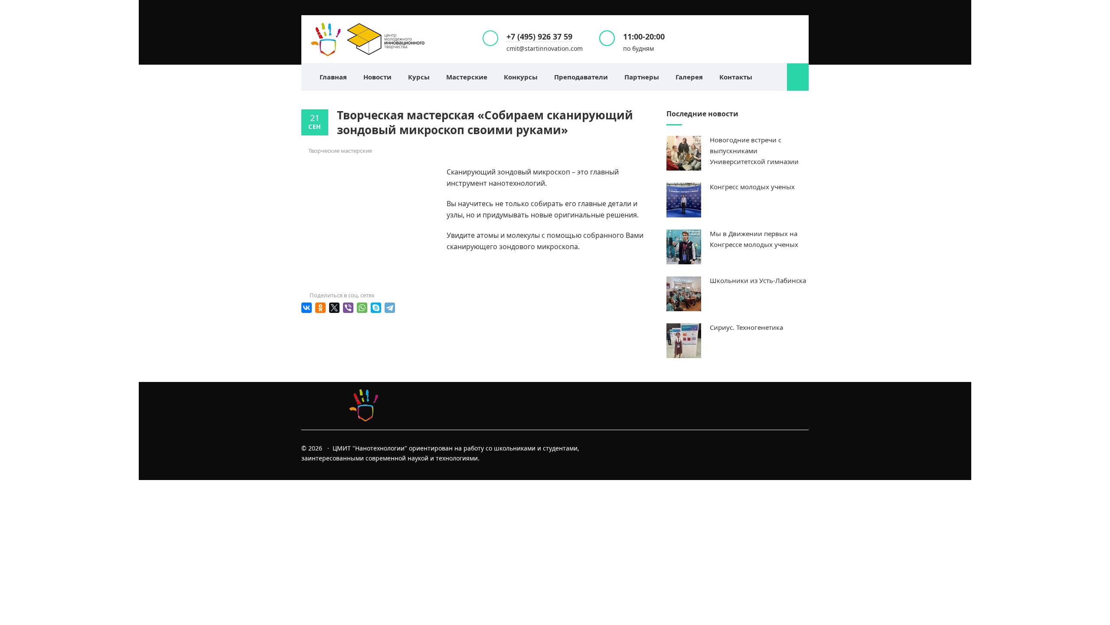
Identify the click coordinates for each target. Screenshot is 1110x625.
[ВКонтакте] (306, 308)
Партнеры (641, 76)
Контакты (735, 76)
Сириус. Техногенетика (746, 327)
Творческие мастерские (340, 151)
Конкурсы (521, 76)
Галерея (689, 76)
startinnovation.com (369, 39)
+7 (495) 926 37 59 (539, 36)
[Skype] (376, 308)
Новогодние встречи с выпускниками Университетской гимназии (754, 150)
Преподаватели (581, 76)
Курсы (419, 76)
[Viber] (348, 308)
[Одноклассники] (320, 308)
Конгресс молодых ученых (752, 186)
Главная (333, 76)
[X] (334, 308)
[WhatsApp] (362, 308)
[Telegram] (390, 308)
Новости (377, 76)
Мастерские (466, 76)
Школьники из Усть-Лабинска (758, 280)
